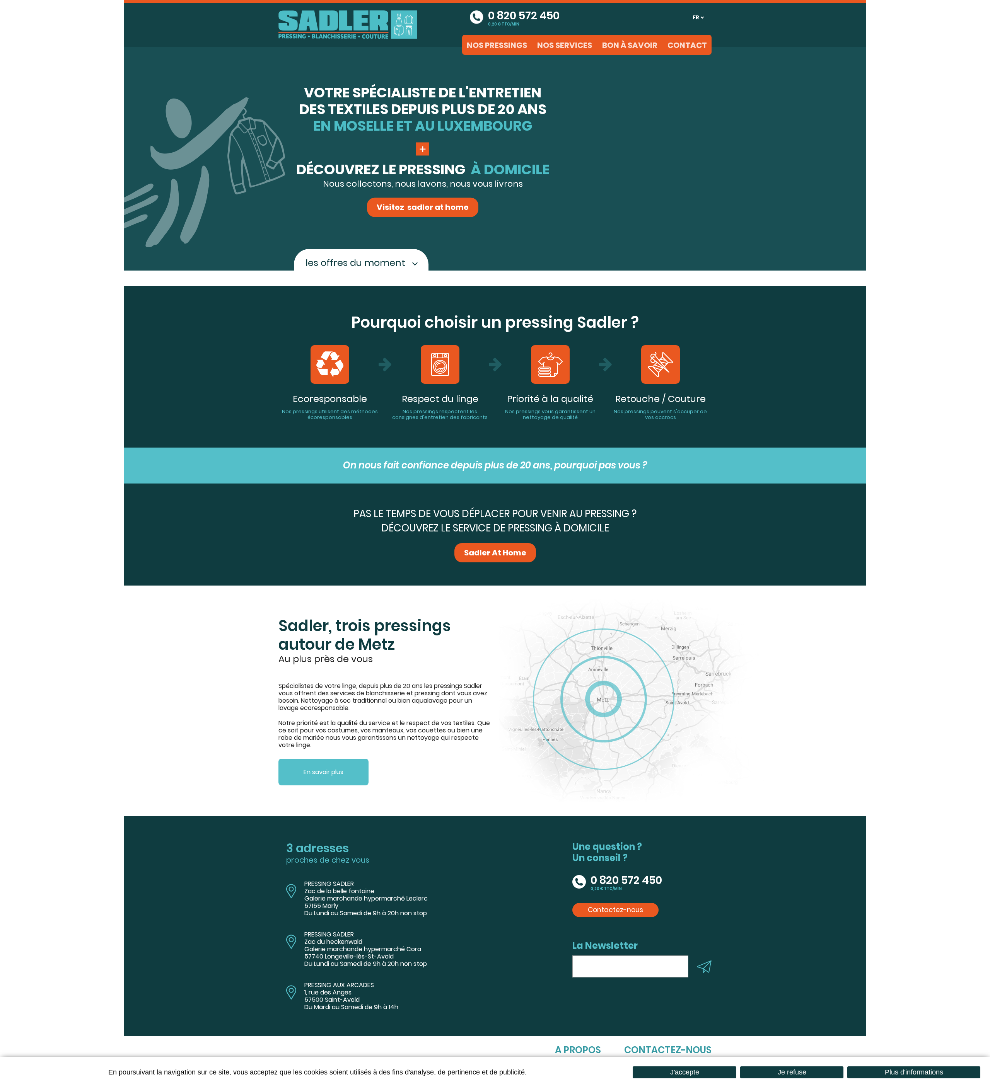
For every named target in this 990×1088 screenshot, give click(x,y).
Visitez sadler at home (423, 207)
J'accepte (684, 1072)
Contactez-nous (615, 909)
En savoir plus (323, 772)
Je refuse (792, 1072)
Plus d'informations (914, 1072)
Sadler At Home (495, 552)
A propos (578, 1050)
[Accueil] (347, 24)
